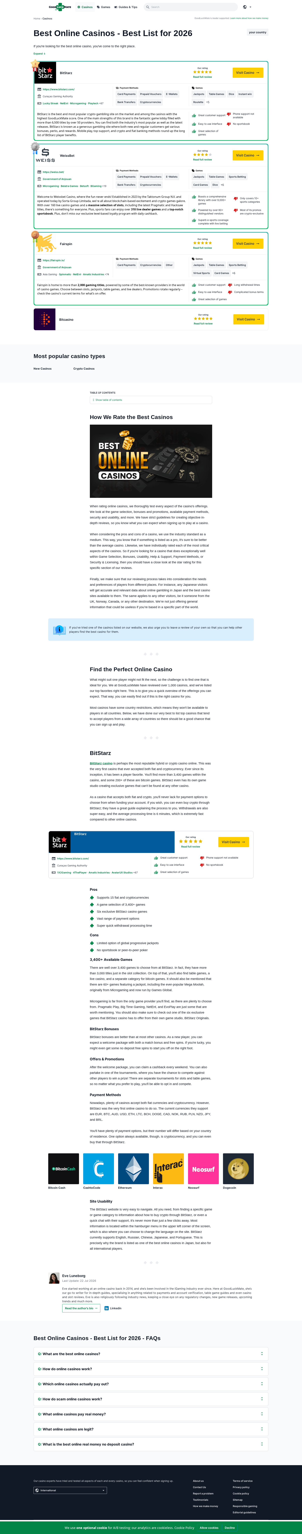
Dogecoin (229, 1187)
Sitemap (238, 1499)
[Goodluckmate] (60, 7)
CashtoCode (91, 1187)
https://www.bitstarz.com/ (58, 89)
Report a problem (203, 1493)
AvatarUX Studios (122, 872)
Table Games (216, 93)
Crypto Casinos (84, 368)
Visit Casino (249, 74)
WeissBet (67, 155)
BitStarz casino (101, 763)
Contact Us (199, 1487)
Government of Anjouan (57, 178)
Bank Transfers (126, 102)
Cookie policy (241, 1493)
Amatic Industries (94, 274)
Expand (40, 53)
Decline (230, 1527)
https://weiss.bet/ (53, 171)
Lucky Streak (51, 103)
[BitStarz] (45, 73)
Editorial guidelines (244, 1512)
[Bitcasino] (44, 319)
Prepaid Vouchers (150, 93)
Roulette (198, 102)
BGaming (96, 185)
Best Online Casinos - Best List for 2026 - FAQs (97, 1338)
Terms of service (243, 1480)
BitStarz (66, 73)
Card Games (200, 184)
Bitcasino (66, 319)
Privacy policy (241, 1487)
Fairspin (66, 244)
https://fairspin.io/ (54, 260)
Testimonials (200, 1499)
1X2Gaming (64, 872)
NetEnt (64, 103)
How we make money (205, 1506)
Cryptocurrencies (150, 102)
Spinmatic (65, 274)
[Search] (148, 7)
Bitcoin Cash (56, 1187)
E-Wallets (172, 93)
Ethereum (125, 1187)
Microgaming (78, 103)
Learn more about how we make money (249, 18)
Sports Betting (237, 176)
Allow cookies (209, 1527)
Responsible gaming (245, 1506)
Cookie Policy (184, 1528)
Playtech (93, 103)
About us (198, 1480)
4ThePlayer (80, 872)
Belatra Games (70, 185)
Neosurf (193, 1187)
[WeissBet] (45, 155)
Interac (158, 1187)
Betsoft (84, 185)
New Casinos (43, 368)
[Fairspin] (45, 244)
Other (169, 264)
